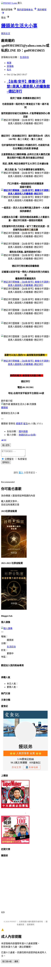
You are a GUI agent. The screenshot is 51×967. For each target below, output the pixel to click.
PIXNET (13, 921)
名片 (9, 69)
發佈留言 (6, 462)
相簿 (9, 63)
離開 (16, 961)
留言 (25, 423)
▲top (3, 440)
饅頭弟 (4, 407)
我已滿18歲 (7, 961)
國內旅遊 (23, 431)
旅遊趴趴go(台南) (27, 435)
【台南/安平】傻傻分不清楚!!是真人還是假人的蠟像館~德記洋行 (28, 86)
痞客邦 (19, 423)
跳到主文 (5, 33)
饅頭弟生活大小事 (19, 25)
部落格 (10, 66)
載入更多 (6, 445)
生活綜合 (24, 57)
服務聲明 (30, 924)
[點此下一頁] (25, 194)
